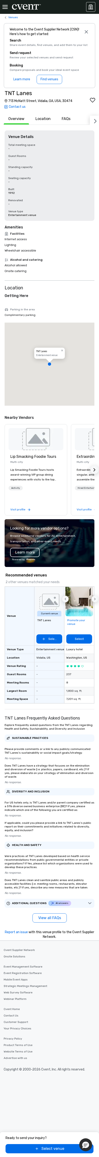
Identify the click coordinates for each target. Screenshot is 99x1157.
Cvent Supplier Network (19, 950)
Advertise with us (15, 1058)
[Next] (94, 120)
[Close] (86, 31)
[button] (49, 364)
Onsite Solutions (14, 956)
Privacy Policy (13, 1038)
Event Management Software (23, 966)
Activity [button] (15, 488)
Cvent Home (12, 1009)
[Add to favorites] (92, 100)
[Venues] (90, 7)
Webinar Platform (15, 999)
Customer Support (16, 1022)
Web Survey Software (18, 992)
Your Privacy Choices (17, 1028)
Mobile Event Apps (16, 979)
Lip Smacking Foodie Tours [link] (33, 456)
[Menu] (5, 7)
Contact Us (11, 1015)
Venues (13, 17)
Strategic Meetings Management (25, 986)
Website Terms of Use (18, 1051)
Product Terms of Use (18, 1045)
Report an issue (16, 932)
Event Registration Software (23, 973)
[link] (36, 439)
